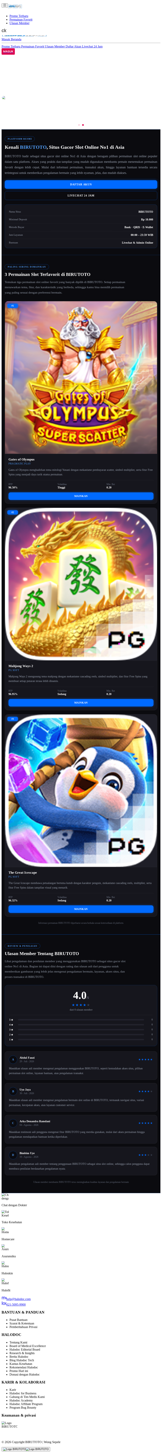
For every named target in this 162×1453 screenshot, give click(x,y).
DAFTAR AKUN (81, 184)
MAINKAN (81, 496)
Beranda (16, 39)
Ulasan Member (19, 23)
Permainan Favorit (20, 19)
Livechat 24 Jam (92, 46)
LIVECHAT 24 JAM (81, 195)
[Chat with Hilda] (26, 1449)
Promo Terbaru (18, 16)
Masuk (6, 39)
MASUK (8, 51)
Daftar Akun (74, 46)
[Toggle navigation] (5, 5)
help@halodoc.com (16, 1299)
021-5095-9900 (14, 1304)
